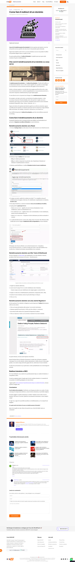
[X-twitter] (64, 80)
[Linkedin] (61, 80)
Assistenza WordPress (52, 542)
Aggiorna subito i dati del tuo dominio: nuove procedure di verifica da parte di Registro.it (42, 448)
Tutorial (10, 9)
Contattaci (50, 546)
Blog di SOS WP (40, 540)
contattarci (27, 483)
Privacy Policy (61, 540)
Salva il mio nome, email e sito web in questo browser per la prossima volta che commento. (27, 501)
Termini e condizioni (63, 544)
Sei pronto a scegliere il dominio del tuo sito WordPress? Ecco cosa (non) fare (21, 454)
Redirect (19, 416)
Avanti (61, 102)
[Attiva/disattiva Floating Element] (71, 559)
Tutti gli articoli (19, 429)
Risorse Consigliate (59, 70)
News (57, 60)
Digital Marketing (59, 67)
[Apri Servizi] (40, 1)
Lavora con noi (51, 548)
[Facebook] (56, 80)
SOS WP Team (16, 479)
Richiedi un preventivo (52, 544)
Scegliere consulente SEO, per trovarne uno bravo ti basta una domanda (61, 30)
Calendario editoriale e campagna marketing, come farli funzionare (61, 37)
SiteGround (21, 255)
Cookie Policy (61, 542)
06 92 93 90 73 (63, 528)
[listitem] (17, 544)
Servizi (49, 540)
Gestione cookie (72, 561)
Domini (16, 416)
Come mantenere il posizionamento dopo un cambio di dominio (30, 383)
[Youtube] (59, 80)
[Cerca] (65, 50)
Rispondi (15, 485)
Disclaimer (61, 546)
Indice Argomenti (59, 57)
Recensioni (58, 65)
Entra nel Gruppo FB (41, 546)
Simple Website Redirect (29, 482)
